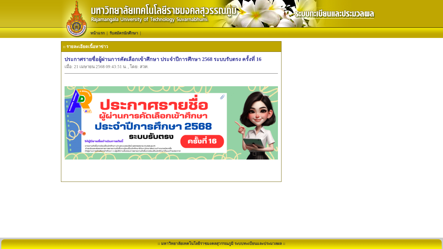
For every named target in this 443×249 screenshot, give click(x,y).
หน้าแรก (97, 33)
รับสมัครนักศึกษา (124, 33)
